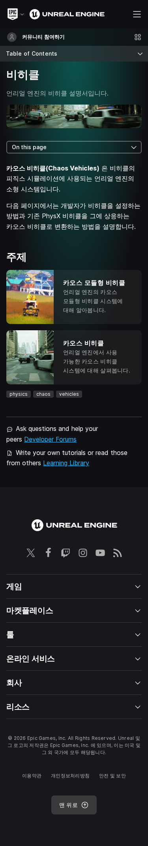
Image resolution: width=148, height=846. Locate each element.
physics (18, 394)
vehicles (69, 394)
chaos (43, 394)
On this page (29, 147)
